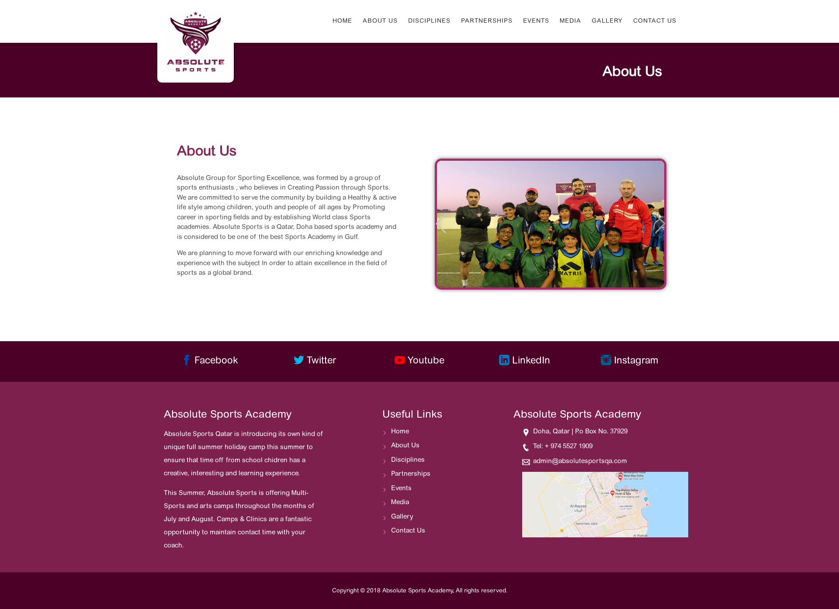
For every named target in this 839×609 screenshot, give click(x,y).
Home (342, 21)
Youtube (424, 361)
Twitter (320, 361)
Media (570, 21)
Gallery (607, 21)
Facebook (215, 361)
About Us (380, 21)
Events (536, 21)
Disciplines (429, 21)
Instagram (634, 361)
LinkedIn (530, 361)
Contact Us (654, 21)
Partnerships (487, 21)
